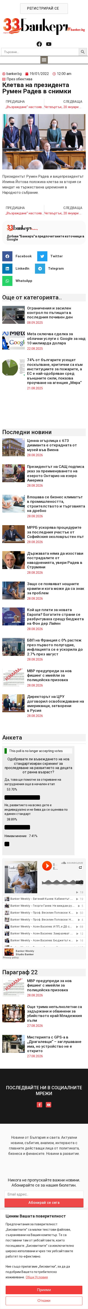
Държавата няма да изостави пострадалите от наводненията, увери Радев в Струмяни (55, 560)
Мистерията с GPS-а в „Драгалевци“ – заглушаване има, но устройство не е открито (54, 1044)
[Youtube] (49, 44)
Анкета (12, 737)
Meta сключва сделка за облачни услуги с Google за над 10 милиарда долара (56, 338)
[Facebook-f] (39, 1104)
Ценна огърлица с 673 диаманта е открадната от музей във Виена (52, 445)
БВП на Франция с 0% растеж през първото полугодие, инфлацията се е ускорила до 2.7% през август (55, 647)
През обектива (19, 79)
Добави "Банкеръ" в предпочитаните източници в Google (45, 238)
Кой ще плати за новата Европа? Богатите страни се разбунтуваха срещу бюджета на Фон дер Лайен (55, 617)
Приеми (44, 1290)
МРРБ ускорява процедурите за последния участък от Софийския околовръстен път (55, 532)
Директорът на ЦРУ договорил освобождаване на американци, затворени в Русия (55, 703)
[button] (44, 60)
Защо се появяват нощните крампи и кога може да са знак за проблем (55, 588)
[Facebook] (39, 44)
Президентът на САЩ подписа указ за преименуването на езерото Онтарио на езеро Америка (55, 473)
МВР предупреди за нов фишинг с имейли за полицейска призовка (49, 675)
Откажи (44, 1300)
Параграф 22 (20, 972)
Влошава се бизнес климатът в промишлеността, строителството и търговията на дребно (56, 504)
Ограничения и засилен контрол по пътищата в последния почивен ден (50, 313)
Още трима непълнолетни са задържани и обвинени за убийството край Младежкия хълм (54, 1013)
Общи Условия (37, 1277)
